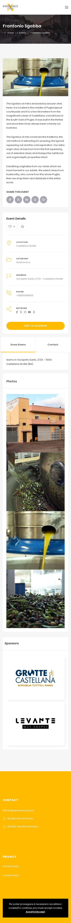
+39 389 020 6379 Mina (19, 818)
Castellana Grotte (26, 245)
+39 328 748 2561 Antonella (22, 826)
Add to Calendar (35, 325)
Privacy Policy (11, 866)
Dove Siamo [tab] (18, 344)
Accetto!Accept (35, 911)
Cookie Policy (11, 875)
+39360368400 (24, 295)
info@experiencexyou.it (20, 810)
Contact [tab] (53, 344)
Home (10, 32)
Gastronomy (23, 262)
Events (22, 32)
